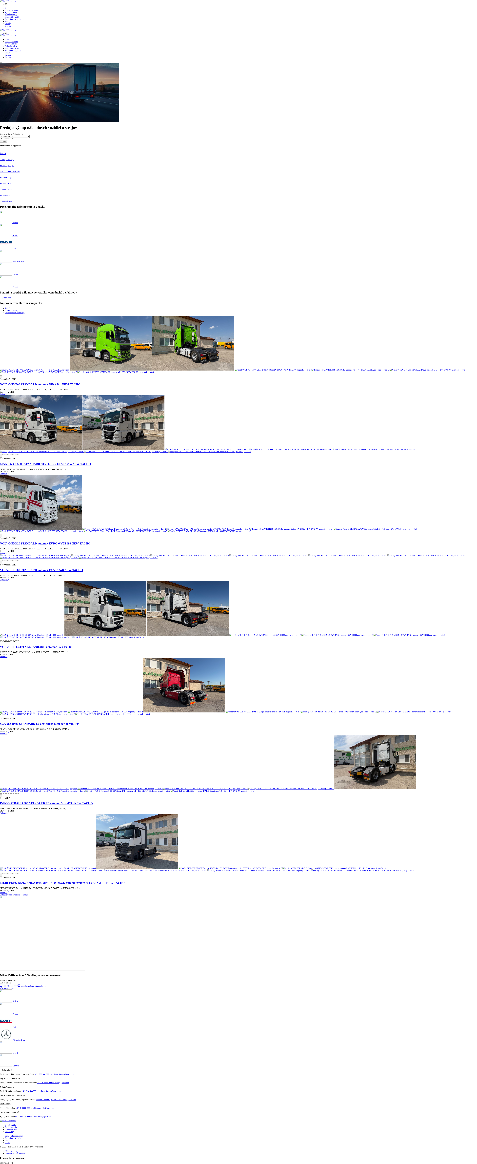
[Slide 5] (11, 454)
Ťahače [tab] (8, 308)
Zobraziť (3, 394)
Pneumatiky (9, 1132)
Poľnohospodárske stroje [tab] (14, 313)
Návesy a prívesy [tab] (12, 310)
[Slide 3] (6, 454)
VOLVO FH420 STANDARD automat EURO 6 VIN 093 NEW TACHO (45, 543)
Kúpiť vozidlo (10, 1125)
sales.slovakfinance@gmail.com (61, 1074)
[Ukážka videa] (1, 376)
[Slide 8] (18, 454)
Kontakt (8, 26)
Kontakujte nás (8, 988)
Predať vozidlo (11, 1127)
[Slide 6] (13, 454)
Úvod (7, 8)
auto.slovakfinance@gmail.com (49, 1091)
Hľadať (3, 141)
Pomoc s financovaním (14, 1136)
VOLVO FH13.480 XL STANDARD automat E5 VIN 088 (36, 646)
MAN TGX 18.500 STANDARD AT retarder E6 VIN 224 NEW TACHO (45, 464)
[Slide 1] (1, 454)
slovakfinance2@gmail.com (41, 1116)
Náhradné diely (11, 15)
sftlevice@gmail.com (60, 1083)
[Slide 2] (3, 454)
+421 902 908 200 (41, 1074)
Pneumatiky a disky (12, 17)
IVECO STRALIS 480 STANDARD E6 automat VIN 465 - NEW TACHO (46, 803)
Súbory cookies (11, 1151)
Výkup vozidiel (11, 12)
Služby (7, 21)
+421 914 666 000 (44, 1083)
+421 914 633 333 (29, 1091)
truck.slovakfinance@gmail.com (63, 1100)
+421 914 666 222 (22, 1108)
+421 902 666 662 (43, 1100)
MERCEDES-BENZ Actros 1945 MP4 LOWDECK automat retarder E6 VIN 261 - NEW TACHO (62, 882)
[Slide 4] (8, 454)
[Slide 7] (16, 454)
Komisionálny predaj (13, 19)
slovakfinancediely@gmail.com (42, 1108)
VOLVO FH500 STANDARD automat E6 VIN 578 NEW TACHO (41, 570)
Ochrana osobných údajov (15, 1153)
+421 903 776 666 (22, 1116)
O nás (7, 1143)
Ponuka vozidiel (11, 10)
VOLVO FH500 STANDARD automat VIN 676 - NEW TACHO (40, 384)
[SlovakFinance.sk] (8, 1)
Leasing (8, 24)
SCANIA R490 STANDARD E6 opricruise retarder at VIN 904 (39, 723)
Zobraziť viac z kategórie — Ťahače (14, 895)
